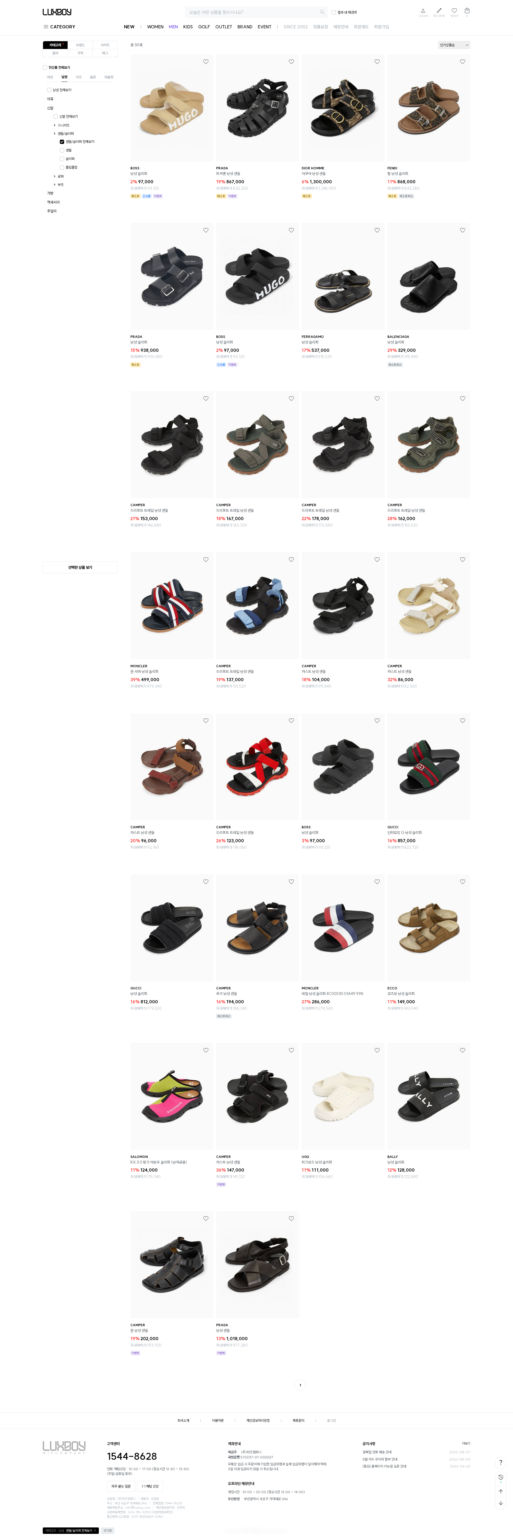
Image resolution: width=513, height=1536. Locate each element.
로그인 (331, 1420)
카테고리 (55, 45)
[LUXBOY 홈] (57, 14)
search (322, 12)
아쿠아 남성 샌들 (314, 173)
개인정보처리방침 (258, 1420)
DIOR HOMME (313, 168)
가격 (80, 53)
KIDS (188, 26)
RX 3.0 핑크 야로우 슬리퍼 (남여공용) (158, 1162)
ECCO (392, 988)
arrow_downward (501, 1503)
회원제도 (361, 26)
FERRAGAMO (313, 337)
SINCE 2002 (295, 26)
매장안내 (340, 26)
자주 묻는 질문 (121, 1486)
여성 (50, 77)
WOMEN (155, 26)
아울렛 (108, 77)
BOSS (134, 168)
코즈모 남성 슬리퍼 (401, 993)
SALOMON (139, 1157)
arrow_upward (501, 1491)
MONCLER (138, 666)
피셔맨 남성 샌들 (228, 173)
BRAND (245, 26)
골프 (93, 77)
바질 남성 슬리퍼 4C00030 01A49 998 (332, 993)
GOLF (204, 26)
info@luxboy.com (138, 1507)
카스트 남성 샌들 (314, 671)
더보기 (466, 1443)
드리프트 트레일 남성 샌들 (149, 510)
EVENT (264, 26)
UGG (305, 1157)
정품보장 (320, 26)
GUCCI (392, 827)
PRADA (222, 168)
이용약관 (218, 1420)
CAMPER (137, 505)
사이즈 (105, 45)
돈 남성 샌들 (139, 1330)
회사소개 (183, 1420)
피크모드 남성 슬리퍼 (317, 1162)
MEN (173, 26)
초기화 (108, 1531)
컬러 (55, 53)
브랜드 (80, 45)
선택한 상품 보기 (80, 567)
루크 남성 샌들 (226, 993)
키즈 (79, 77)
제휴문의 (298, 1420)
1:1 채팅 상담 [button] (150, 1486)
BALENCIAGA (398, 337)
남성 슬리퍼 (138, 173)
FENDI (392, 168)
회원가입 (381, 26)
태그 (105, 53)
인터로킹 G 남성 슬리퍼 (404, 832)
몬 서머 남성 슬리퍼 (144, 671)
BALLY (392, 1157)
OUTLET (223, 26)
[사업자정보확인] (162, 1512)
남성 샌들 (223, 1330)
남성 (64, 77)
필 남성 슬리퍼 (397, 173)
